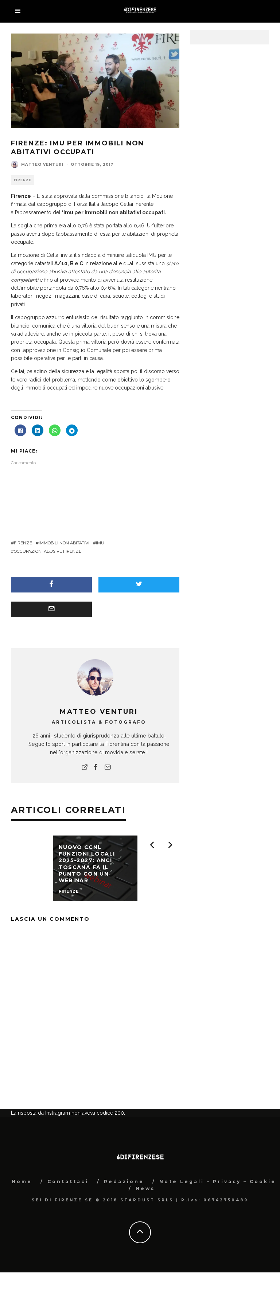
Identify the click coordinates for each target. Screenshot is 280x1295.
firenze (23, 542)
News (145, 1188)
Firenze (22, 180)
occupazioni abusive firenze (47, 551)
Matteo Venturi (42, 164)
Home (22, 1181)
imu (100, 542)
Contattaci (68, 1181)
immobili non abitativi (64, 542)
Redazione (124, 1181)
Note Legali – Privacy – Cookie (217, 1181)
